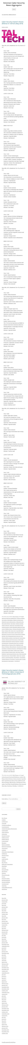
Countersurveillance (6, 825)
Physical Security (5, 875)
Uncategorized (5, 884)
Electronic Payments (6, 846)
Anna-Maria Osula (19, 625)
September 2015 (5, 1013)
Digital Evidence (5, 839)
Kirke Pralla (20, 639)
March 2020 (4, 941)
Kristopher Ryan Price (14, 643)
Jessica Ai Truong (11, 634)
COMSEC (4, 820)
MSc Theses (16, 616)
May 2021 (4, 928)
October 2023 (5, 914)
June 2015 (4, 1019)
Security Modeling (6, 882)
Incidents (4, 850)
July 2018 (4, 955)
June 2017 (4, 976)
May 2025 (4, 905)
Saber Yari (19, 655)
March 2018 (4, 962)
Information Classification (7, 852)
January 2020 (5, 942)
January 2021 (5, 932)
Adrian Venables (21, 618)
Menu (14, 9)
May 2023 (4, 916)
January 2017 (5, 985)
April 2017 (4, 980)
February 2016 (5, 1005)
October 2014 (5, 1033)
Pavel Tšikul (8, 784)
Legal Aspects (5, 859)
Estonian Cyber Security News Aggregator (14, 4)
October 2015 (5, 1012)
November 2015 (5, 1010)
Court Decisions (5, 827)
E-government (5, 841)
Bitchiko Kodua (8, 629)
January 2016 (5, 1006)
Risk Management (6, 880)
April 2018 (4, 960)
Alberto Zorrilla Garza (18, 620)
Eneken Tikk (7, 631)
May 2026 (4, 898)
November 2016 (5, 989)
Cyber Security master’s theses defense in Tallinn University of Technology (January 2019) (13, 672)
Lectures (4, 857)
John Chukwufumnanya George (13, 636)
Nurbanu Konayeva (11, 648)
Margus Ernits (12, 645)
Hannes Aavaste (17, 778)
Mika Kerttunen (13, 647)
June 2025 (4, 903)
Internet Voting (5, 855)
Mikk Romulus (13, 782)
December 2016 (5, 987)
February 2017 (5, 983)
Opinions (4, 868)
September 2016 (5, 992)
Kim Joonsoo (15, 639)
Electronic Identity (6, 844)
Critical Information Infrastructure (9, 828)
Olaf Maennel (20, 648)
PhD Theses (4, 871)
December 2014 (5, 1029)
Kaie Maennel (16, 638)
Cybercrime (4, 834)
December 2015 (5, 1008)
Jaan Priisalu (17, 632)
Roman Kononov (5, 655)
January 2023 (5, 917)
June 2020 (4, 937)
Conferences (5, 821)
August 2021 (4, 925)
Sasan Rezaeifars (9, 657)
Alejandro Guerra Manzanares (9, 622)
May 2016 (4, 999)
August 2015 (4, 1015)
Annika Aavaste (5, 627)
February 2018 (5, 964)
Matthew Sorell (19, 645)
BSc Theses (4, 818)
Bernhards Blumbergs (14, 777)
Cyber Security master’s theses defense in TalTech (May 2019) (12, 23)
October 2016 (5, 990)
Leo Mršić (21, 643)
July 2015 (4, 1017)
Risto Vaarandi (22, 654)
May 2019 (4, 949)
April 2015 (4, 1022)
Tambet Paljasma (6, 659)
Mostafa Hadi (20, 647)
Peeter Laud (16, 650)
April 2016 (4, 1001)
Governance (4, 848)
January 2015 (5, 1028)
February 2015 (5, 1026)
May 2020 (4, 939)
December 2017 (5, 967)
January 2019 (5, 951)
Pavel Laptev (10, 650)
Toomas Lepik (18, 659)
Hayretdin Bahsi (19, 631)
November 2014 (5, 1031)
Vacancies (4, 885)
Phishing (4, 873)
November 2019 (5, 944)
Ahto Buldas (10, 620)
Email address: (5, 799)
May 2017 (4, 978)
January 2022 (5, 921)
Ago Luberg (4, 620)
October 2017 (5, 971)
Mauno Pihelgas (5, 647)
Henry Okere (11, 632)
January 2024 (5, 912)
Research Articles (6, 878)
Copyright (4, 823)
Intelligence (4, 853)
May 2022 (4, 919)
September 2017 (5, 973)
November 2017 (5, 969)
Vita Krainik (10, 661)
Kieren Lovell (9, 639)
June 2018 (4, 957)
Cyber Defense (5, 832)
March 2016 (4, 1003)
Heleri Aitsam (5, 632)
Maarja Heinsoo (5, 645)
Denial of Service (5, 836)
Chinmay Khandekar (17, 629)
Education (4, 843)
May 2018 (4, 958)
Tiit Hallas (14, 786)
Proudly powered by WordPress (8, 1042)
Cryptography (5, 830)
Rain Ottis (18, 652)
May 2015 (4, 1021)
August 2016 (4, 994)
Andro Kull (12, 625)
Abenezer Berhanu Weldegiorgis (9, 618)
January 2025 (5, 907)
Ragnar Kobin (12, 652)
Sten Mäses (16, 657)
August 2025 (4, 901)
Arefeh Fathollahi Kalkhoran (15, 627)
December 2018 (5, 953)
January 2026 (5, 900)
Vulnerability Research (7, 887)
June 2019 (4, 948)
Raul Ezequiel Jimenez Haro (12, 654)
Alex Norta (13, 623)
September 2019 (5, 946)
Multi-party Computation (7, 864)
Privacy (3, 876)
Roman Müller (13, 655)
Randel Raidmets (15, 784)
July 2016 (4, 996)
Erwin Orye (13, 631)
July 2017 (4, 974)
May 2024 (4, 910)
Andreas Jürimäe (19, 623)
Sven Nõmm (22, 657)
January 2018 (5, 965)
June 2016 (4, 997)
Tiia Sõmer (12, 659)
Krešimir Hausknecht (6, 641)
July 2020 (4, 935)
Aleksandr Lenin (20, 622)
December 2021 (5, 923)
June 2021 (4, 926)
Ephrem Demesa (9, 778)
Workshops (4, 889)
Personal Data (5, 869)
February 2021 (5, 930)
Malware (4, 860)
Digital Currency (5, 837)
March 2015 (4, 1024)
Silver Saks (4, 786)
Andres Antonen (5, 625)
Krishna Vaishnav (16, 641)
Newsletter (4, 866)
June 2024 (4, 908)
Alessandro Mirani (6, 623)
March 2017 (4, 981)
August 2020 (4, 933)
